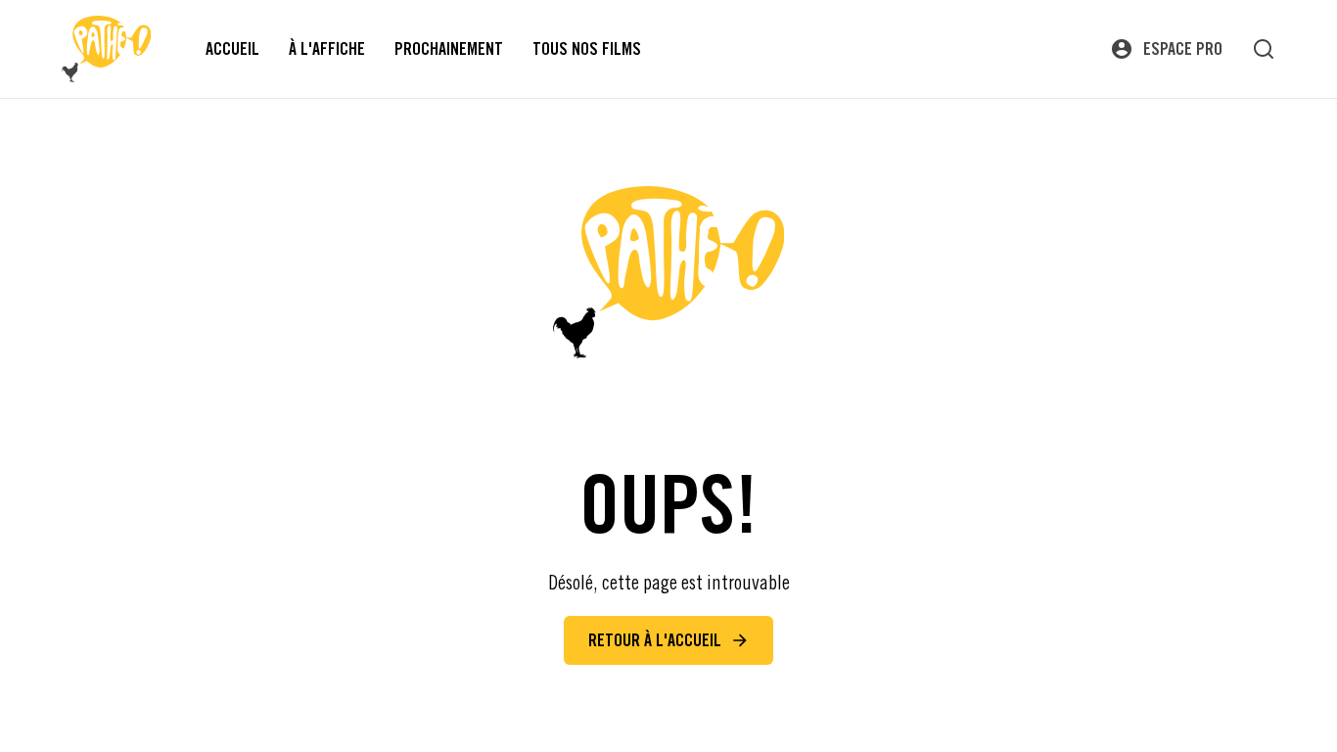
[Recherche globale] (1263, 49)
